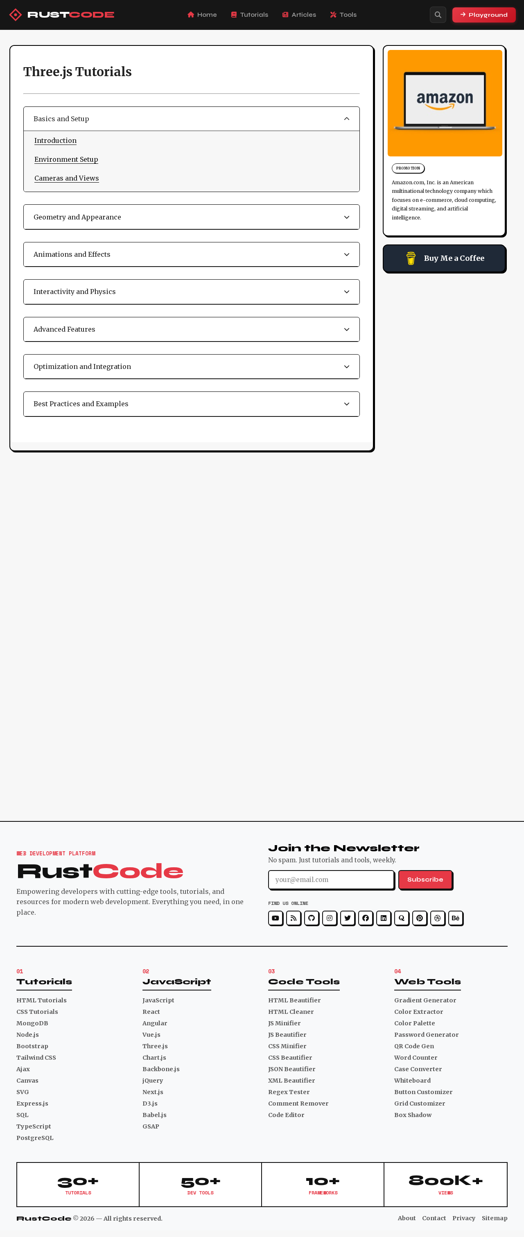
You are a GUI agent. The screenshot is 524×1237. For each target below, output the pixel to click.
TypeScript (33, 1126)
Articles (303, 14)
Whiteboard (412, 1080)
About (407, 1218)
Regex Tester (289, 1092)
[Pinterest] (419, 918)
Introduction (55, 140)
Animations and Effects (72, 254)
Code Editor (286, 1115)
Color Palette (414, 1023)
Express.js (32, 1103)
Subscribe (425, 879)
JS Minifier (284, 1023)
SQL (22, 1115)
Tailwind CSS (36, 1057)
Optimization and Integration (82, 366)
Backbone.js (161, 1069)
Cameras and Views (66, 178)
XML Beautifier (291, 1080)
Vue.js (151, 1034)
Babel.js (154, 1115)
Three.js (155, 1046)
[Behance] (455, 918)
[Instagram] (329, 918)
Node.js (27, 1034)
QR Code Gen (414, 1046)
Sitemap (495, 1218)
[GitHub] (311, 918)
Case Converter (418, 1069)
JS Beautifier (287, 1034)
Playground (488, 14)
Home (207, 14)
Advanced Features (64, 329)
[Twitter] (347, 918)
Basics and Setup (61, 119)
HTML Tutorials (41, 1000)
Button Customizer (423, 1092)
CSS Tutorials (37, 1011)
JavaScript (158, 1000)
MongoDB (32, 1023)
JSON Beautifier (292, 1069)
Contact (434, 1218)
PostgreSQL (35, 1138)
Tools (348, 14)
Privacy (464, 1218)
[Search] (438, 15)
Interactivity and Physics (75, 291)
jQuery (152, 1080)
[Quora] (401, 918)
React (151, 1011)
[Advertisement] (444, 403)
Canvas (27, 1080)
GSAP (150, 1126)
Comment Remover (298, 1103)
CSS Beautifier (290, 1057)
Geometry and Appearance (77, 217)
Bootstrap (32, 1046)
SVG (22, 1092)
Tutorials (254, 14)
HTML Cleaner (291, 1011)
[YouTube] (275, 918)
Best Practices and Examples (81, 404)
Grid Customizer (419, 1103)
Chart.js (154, 1057)
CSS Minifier (287, 1046)
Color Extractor (418, 1011)
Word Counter (416, 1057)
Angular (154, 1023)
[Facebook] (365, 918)
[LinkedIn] (383, 918)
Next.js (152, 1092)
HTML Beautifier (294, 1000)
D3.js (150, 1103)
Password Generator (426, 1034)
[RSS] (293, 918)
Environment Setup (66, 159)
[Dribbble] (437, 918)
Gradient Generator (425, 1000)
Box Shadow (412, 1115)
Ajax (23, 1069)
